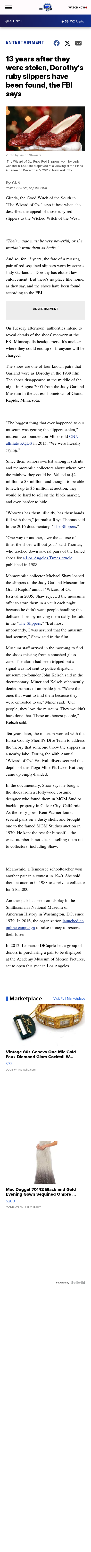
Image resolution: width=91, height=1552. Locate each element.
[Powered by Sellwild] (78, 1282)
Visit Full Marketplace (69, 998)
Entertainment (25, 42)
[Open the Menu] (8, 7)
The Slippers (65, 526)
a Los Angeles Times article (47, 558)
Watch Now (76, 7)
